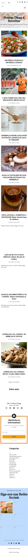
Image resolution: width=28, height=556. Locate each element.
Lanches (11, 466)
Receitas (26, 24)
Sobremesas (12, 472)
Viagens (11, 477)
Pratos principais (13, 471)
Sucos (10, 476)
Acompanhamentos (18, 24)
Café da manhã (13, 458)
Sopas (10, 474)
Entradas (11, 464)
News (10, 467)
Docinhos (11, 463)
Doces (10, 459)
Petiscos (11, 469)
